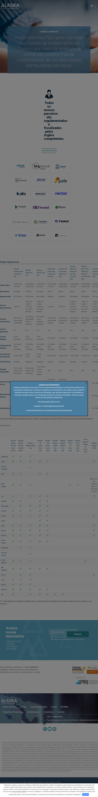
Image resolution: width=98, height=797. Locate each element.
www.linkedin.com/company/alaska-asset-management (52, 410)
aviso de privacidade (19, 791)
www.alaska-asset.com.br (50, 402)
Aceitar (85, 794)
